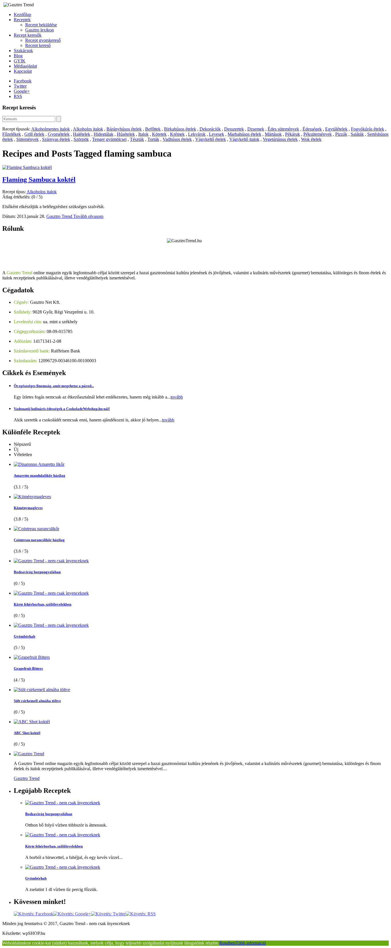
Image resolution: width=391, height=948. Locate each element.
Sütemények (27, 139)
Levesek (216, 134)
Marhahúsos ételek (244, 134)
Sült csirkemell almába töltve (37, 701)
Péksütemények (317, 134)
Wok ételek (311, 139)
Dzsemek (255, 129)
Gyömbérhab (24, 636)
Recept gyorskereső (43, 40)
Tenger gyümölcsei (109, 139)
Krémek (177, 134)
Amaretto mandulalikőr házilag (39, 475)
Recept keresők (28, 35)
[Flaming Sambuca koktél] (27, 167)
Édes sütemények (283, 129)
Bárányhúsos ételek (124, 129)
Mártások (273, 134)
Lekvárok (197, 134)
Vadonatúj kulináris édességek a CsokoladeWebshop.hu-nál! (62, 409)
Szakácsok (23, 50)
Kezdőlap (22, 14)
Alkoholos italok (88, 129)
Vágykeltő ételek (210, 139)
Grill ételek (34, 134)
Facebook (22, 80)
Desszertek (234, 129)
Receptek (22, 19)
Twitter (20, 86)
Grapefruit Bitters (28, 668)
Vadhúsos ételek (177, 139)
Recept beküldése (41, 24)
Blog (18, 55)
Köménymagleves (28, 508)
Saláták (357, 134)
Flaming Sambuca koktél (39, 179)
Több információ (251, 943)
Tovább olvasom (88, 216)
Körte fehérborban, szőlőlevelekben (42, 604)
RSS (18, 96)
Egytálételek (336, 129)
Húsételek (126, 134)
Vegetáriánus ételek (280, 139)
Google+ (22, 91)
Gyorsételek (59, 134)
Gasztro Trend (59, 216)
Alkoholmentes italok (50, 129)
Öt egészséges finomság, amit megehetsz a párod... (54, 386)
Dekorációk (210, 129)
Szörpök (81, 139)
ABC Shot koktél (27, 733)
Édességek (312, 129)
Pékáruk (292, 134)
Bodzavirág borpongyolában (37, 572)
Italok (143, 134)
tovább (177, 397)
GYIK (19, 60)
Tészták (137, 139)
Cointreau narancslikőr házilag (39, 540)
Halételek (81, 134)
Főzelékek (11, 134)
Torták (153, 139)
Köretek (159, 134)
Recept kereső (38, 45)
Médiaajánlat (25, 66)
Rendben (227, 943)
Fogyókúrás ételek (367, 129)
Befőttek (153, 129)
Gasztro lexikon (39, 29)
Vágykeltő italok (244, 139)
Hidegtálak (103, 134)
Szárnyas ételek (56, 139)
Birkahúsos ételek (180, 129)
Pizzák (341, 134)
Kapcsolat (23, 71)
